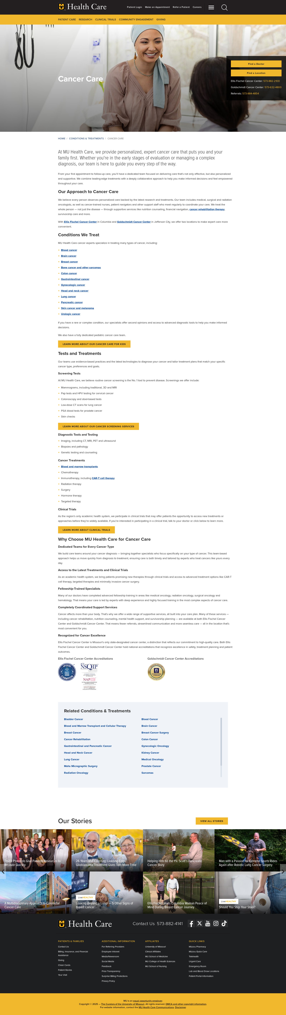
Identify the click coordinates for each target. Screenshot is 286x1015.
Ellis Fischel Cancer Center (80, 221)
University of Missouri (155, 946)
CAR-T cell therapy (103, 478)
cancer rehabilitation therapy (206, 209)
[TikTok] (224, 923)
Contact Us (144, 923)
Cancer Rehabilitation (77, 739)
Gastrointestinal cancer (75, 279)
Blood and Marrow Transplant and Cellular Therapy (95, 726)
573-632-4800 (273, 87)
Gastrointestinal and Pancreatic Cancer (88, 746)
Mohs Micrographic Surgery (80, 766)
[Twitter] (199, 923)
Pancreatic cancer (72, 302)
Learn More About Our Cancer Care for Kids (94, 344)
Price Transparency (111, 971)
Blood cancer (69, 250)
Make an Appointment (157, 7)
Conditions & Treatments (86, 138)
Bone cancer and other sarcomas (81, 267)
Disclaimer (180, 1007)
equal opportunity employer (147, 1000)
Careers (197, 7)
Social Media (108, 961)
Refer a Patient (181, 7)
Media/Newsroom (110, 956)
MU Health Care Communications (156, 1007)
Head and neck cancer (74, 290)
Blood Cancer (150, 719)
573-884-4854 (250, 93)
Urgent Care (195, 961)
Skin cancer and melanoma (77, 308)
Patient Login (134, 7)
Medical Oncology (153, 759)
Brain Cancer (149, 726)
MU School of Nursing (156, 966)
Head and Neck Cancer (78, 752)
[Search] (223, 7)
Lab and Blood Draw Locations (204, 971)
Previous (3, 871)
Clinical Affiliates (153, 951)
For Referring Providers (113, 946)
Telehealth (194, 956)
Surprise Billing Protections (115, 976)
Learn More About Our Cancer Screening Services (98, 426)
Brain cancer (68, 256)
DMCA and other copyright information (186, 1004)
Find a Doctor (256, 64)
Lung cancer (68, 296)
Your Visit (62, 975)
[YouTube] (208, 923)
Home (61, 138)
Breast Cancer (72, 732)
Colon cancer (69, 273)
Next (283, 871)
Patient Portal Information (201, 976)
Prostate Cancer (151, 766)
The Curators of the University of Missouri (122, 1004)
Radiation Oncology (76, 772)
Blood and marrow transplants (79, 466)
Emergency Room (197, 966)
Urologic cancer (70, 314)
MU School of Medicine (156, 956)
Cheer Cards (64, 965)
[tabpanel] (36, 871)
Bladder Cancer (73, 719)
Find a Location (256, 73)
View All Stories (211, 821)
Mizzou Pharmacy (197, 946)
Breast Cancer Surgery (155, 732)
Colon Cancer (150, 739)
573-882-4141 (170, 923)
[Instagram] (216, 923)
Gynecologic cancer (73, 285)
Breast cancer (69, 261)
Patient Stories (65, 970)
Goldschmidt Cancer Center (134, 221)
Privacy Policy (108, 981)
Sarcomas (147, 772)
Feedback (106, 966)
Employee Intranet (110, 951)
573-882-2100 (271, 81)
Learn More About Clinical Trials (86, 529)
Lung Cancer (71, 759)
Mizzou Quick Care (198, 951)
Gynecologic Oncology (155, 746)
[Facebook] (191, 923)
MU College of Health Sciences (160, 961)
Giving (61, 960)
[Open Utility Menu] (210, 7)
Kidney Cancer (150, 752)
